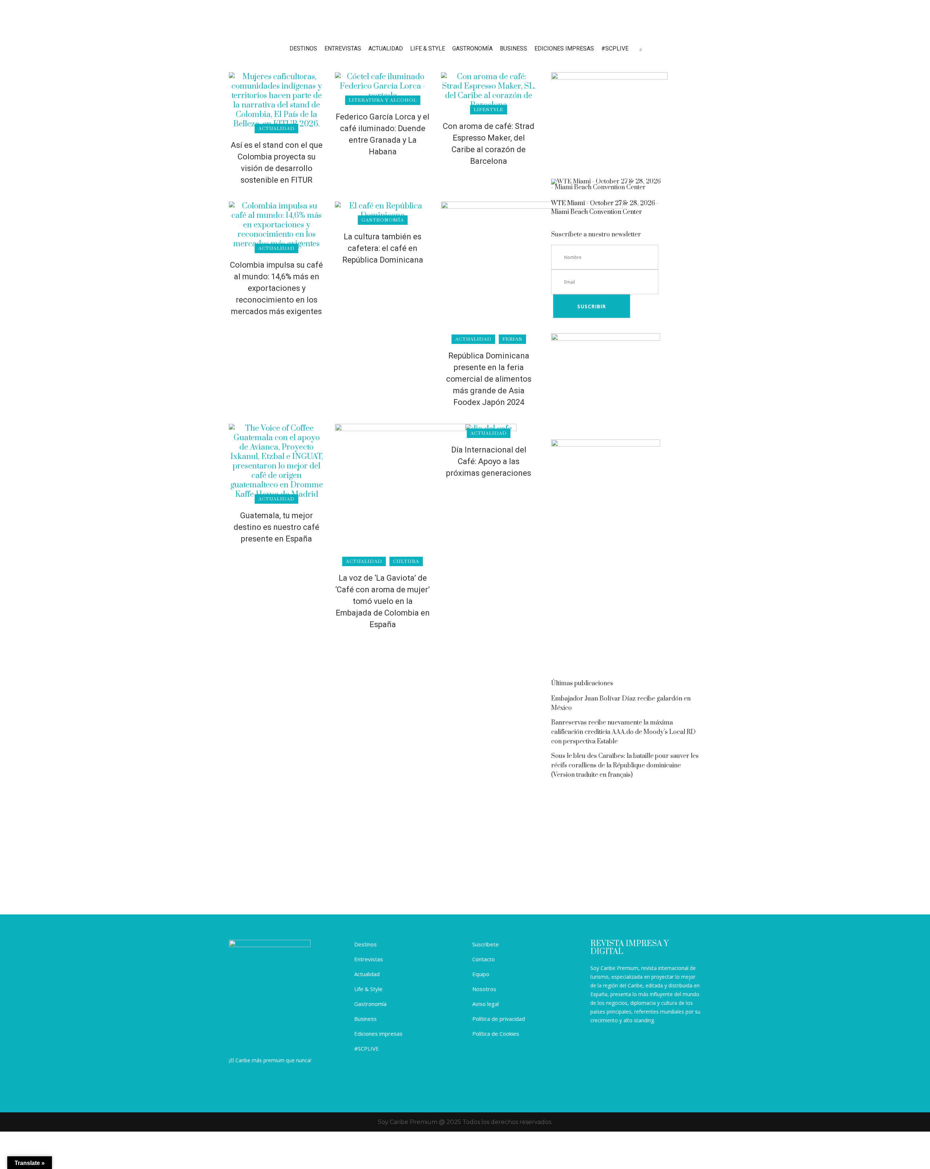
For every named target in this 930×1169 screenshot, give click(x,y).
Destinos (365, 944)
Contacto (483, 959)
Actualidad (367, 974)
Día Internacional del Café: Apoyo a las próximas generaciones (488, 461)
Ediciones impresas (378, 1033)
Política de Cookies (495, 1033)
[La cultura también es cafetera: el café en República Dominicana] (382, 210)
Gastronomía (370, 1003)
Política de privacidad (498, 1018)
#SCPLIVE (366, 1048)
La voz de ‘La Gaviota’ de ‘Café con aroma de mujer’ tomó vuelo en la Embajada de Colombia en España (382, 601)
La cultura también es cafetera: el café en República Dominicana (382, 248)
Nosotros (484, 989)
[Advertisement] (626, 614)
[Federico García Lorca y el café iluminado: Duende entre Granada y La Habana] (382, 86)
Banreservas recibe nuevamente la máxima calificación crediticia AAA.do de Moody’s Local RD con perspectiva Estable (623, 732)
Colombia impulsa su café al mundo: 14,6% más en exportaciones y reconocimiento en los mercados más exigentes (276, 288)
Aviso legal (485, 1003)
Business (365, 1018)
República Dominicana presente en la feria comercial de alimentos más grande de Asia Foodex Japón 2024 (488, 379)
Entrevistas (368, 959)
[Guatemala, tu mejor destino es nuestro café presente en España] (276, 461)
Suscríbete (485, 944)
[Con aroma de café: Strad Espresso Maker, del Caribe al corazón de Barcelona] (488, 91)
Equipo (480, 974)
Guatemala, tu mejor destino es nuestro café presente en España (276, 527)
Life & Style (368, 989)
